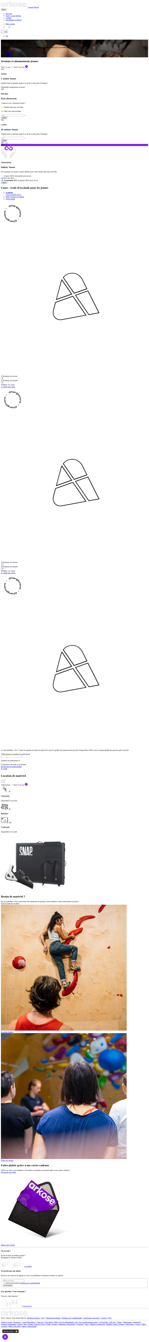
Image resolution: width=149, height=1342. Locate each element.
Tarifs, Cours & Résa (13, 16)
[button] (26, 66)
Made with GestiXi (8, 1245)
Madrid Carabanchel (97, 1324)
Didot (56, 1322)
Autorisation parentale (91, 1318)
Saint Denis (129, 1324)
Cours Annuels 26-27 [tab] (13, 194)
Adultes (8, 52)
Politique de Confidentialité (72, 1318)
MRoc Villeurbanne (29, 1326)
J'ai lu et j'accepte (23, 1283)
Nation (19, 1324)
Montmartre (127, 1322)
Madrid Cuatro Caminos (115, 1324)
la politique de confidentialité (29, 1283)
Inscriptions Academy (14, 20)
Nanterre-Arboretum (8, 1324)
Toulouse (79, 1324)
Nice (25, 1324)
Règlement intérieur (53, 1318)
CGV (43, 1318)
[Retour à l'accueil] (14, 1316)
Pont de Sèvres (40, 1324)
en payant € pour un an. (21, 180)
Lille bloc (112, 1322)
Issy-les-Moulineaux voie (68, 1322)
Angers (137, 1324)
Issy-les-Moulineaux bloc (88, 1322)
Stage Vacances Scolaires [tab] (15, 197)
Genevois (39, 1322)
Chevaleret (48, 1322)
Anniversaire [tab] (10, 199)
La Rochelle (103, 1322)
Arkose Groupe (6, 1322)
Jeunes (8, 54)
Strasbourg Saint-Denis (66, 1324)
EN (7, 36)
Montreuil (137, 1322)
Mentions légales (33, 1318)
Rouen (36, 7)
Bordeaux (17, 1322)
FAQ (110, 1318)
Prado (48, 1324)
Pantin (30, 1324)
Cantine (8, 18)
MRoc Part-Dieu (14, 1326)
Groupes (9, 56)
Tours (87, 1324)
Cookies (104, 1318)
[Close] (3, 781)
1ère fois (9, 14)
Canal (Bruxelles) (28, 1322)
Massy (119, 1322)
